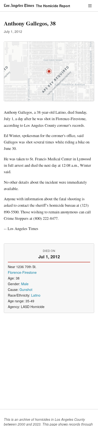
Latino (35, 295)
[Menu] (90, 5)
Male (25, 283)
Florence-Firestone (22, 272)
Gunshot (26, 289)
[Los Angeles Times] (19, 6)
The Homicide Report (53, 5)
